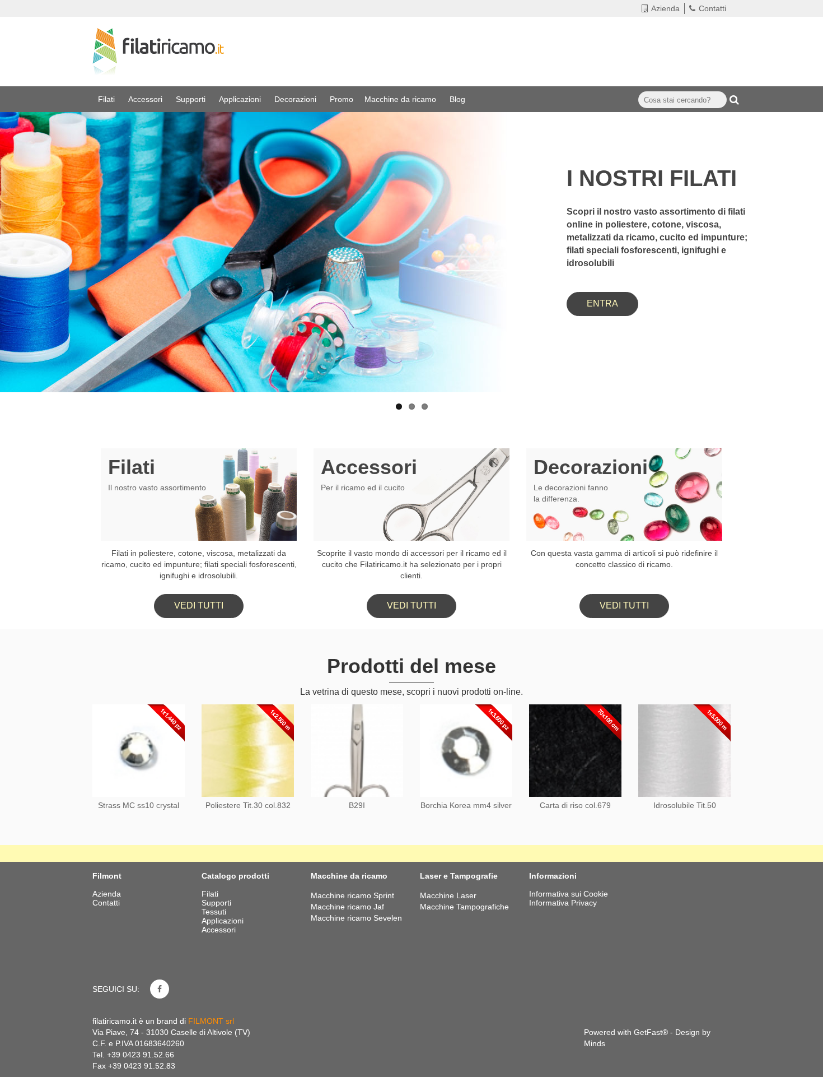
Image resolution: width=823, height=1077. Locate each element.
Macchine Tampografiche (464, 906)
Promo (341, 99)
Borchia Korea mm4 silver (466, 805)
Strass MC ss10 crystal (138, 805)
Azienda (665, 8)
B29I (357, 805)
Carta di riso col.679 (575, 805)
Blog (458, 99)
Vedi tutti (198, 605)
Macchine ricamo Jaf (347, 906)
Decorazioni (296, 99)
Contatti (712, 8)
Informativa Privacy (563, 902)
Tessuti (215, 911)
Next (803, 220)
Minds (594, 1043)
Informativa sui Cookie (568, 893)
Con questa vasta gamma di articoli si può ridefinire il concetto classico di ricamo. (624, 559)
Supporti (192, 99)
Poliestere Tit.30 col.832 (248, 805)
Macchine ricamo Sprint (352, 895)
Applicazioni (241, 99)
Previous (19, 220)
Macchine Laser (448, 895)
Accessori (146, 99)
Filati (107, 99)
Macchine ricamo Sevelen (356, 917)
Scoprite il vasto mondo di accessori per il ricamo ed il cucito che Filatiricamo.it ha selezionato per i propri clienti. (412, 564)
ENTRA (602, 303)
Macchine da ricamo (401, 99)
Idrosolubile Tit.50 (684, 805)
